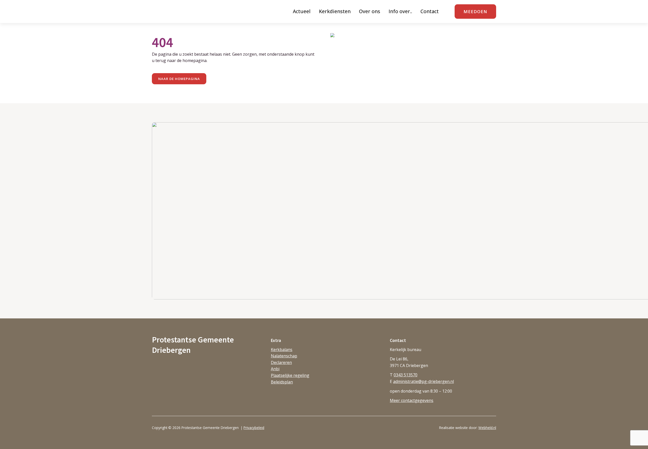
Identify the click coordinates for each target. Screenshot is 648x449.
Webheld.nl (487, 427)
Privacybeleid (254, 427)
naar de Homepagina (179, 78)
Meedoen (475, 11)
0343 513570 (405, 375)
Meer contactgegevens (411, 400)
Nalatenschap (284, 356)
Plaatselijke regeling (290, 375)
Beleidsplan (282, 382)
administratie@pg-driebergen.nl (423, 381)
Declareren (281, 362)
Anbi (275, 369)
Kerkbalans (281, 349)
